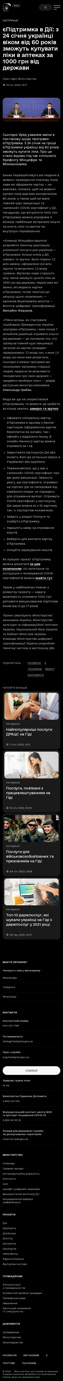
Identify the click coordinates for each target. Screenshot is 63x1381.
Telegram (9, 987)
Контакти (9, 1178)
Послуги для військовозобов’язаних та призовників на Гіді (30, 856)
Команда (9, 1163)
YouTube (9, 1363)
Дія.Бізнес (9, 1233)
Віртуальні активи (15, 1264)
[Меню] (57, 7)
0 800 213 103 (11, 1101)
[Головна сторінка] (8, 7)
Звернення (10, 1303)
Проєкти (9, 1214)
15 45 (6, 1085)
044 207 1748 (11, 1025)
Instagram (31, 1355)
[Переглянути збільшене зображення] (31, 109)
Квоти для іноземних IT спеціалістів (17, 1310)
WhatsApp (9, 996)
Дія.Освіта (9, 1228)
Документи (11, 1323)
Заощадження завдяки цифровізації (18, 1201)
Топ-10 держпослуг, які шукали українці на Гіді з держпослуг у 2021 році (29, 919)
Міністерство (13, 1155)
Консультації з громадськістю (14, 1286)
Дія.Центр (9, 1243)
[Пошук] (45, 7)
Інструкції (10, 20)
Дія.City (8, 1238)
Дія (5, 1223)
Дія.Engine (9, 1248)
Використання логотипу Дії (21, 1194)
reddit (50, 669)
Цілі (5, 1183)
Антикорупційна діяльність (21, 1173)
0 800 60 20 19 (12, 1120)
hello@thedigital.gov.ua (18, 1041)
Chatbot (32, 1070)
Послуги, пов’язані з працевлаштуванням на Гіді (28, 792)
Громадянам (13, 1276)
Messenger (10, 977)
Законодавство (13, 1342)
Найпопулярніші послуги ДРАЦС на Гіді (29, 731)
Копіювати (36, 675)
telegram (35, 669)
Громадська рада (14, 1298)
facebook (34, 663)
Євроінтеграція (13, 1258)
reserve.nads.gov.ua (15, 1139)
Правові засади (13, 1168)
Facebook (10, 1355)
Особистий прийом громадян (22, 1293)
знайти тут (43, 578)
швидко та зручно (44, 408)
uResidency (10, 1253)
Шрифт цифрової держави (21, 1189)
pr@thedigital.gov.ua (16, 1057)
